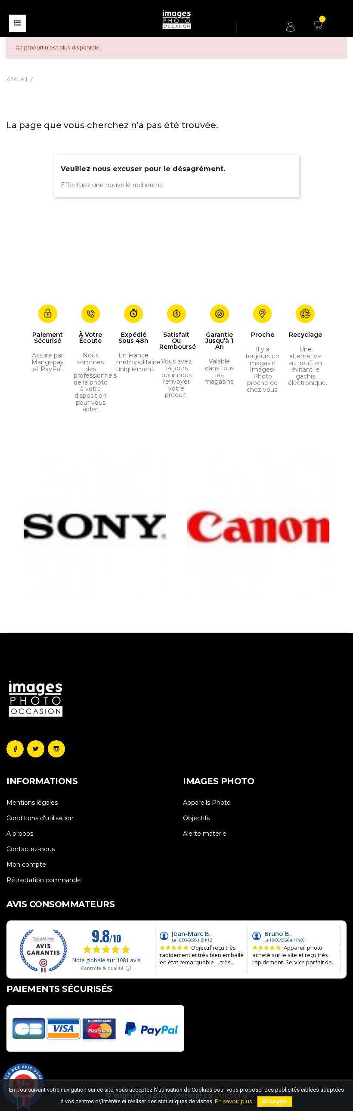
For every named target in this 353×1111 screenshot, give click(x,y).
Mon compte (26, 864)
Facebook (15, 748)
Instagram (56, 748)
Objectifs (196, 818)
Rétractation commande (43, 880)
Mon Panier (319, 27)
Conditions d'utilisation (40, 818)
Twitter (35, 748)
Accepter (275, 1101)
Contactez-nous (30, 849)
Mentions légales (32, 802)
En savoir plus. (234, 1101)
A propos (19, 833)
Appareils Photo (207, 802)
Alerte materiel (205, 833)
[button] (29, 526)
